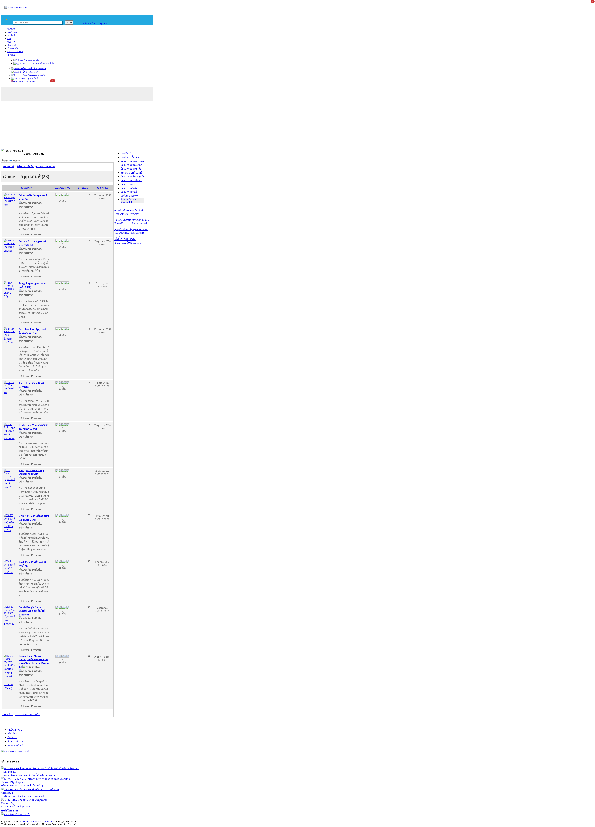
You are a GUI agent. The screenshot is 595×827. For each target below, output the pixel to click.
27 (18, 714)
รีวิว (9, 38)
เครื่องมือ (11, 55)
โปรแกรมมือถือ (129, 188)
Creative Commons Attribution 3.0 (37, 821)
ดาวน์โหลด (12, 32)
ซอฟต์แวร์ (37, 60)
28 (21, 714)
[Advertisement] (297, 125)
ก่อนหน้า (6, 714)
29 (23, 714)
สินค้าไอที (11, 45)
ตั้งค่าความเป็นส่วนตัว (13, 818)
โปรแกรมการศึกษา (131, 180)
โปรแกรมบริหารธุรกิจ (132, 176)
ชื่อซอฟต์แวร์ (26, 188)
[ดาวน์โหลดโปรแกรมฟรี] (16, 8)
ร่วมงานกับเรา (15, 741)
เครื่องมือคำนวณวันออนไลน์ (26, 82)
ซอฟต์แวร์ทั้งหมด (130, 157)
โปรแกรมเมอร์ (129, 184)
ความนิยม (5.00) (62, 188)
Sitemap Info (127, 202)
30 (25, 714)
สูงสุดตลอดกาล (139, 231)
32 (30, 714)
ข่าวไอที (11, 35)
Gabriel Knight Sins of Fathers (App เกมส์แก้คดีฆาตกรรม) (32, 611)
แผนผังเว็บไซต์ (15, 745)
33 (33, 714)
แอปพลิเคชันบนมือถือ (45, 63)
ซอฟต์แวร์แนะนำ (141, 222)
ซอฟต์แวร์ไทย (122, 212)
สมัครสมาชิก (88, 23)
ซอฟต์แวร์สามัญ (123, 222)
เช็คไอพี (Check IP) (29, 72)
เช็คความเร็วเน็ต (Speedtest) (34, 68)
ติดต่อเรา (12, 737)
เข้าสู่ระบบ (101, 23)
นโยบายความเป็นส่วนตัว (41, 818)
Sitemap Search (128, 199)
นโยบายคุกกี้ (64, 818)
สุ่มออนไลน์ (32, 78)
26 (16, 714)
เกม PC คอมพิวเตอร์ (131, 172)
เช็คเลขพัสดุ (39, 75)
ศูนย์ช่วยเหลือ (14, 729)
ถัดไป (37, 714)
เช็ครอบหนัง (12, 48)
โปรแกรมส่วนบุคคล (131, 165)
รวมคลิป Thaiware (15, 51)
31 (28, 714)
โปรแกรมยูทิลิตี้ (129, 192)
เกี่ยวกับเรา (13, 733)
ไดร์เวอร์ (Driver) (129, 196)
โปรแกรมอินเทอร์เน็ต (132, 161)
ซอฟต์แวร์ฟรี (136, 212)
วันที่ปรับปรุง (102, 188)
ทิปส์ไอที (11, 42)
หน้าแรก (11, 29)
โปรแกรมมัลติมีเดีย (131, 168)
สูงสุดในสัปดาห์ (122, 231)
